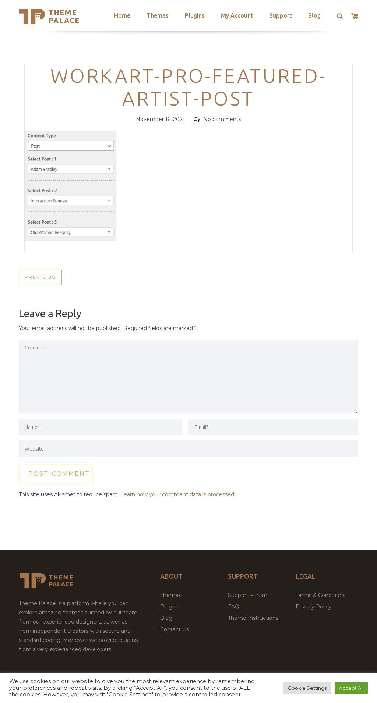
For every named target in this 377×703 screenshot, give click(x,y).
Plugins (195, 15)
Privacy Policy (313, 606)
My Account (237, 15)
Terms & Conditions (320, 595)
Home (122, 15)
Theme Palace (64, 16)
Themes (158, 15)
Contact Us (174, 629)
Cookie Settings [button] (307, 688)
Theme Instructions (253, 618)
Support (280, 15)
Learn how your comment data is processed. (177, 494)
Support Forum (247, 595)
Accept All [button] (351, 688)
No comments (222, 119)
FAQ (233, 606)
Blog (314, 15)
